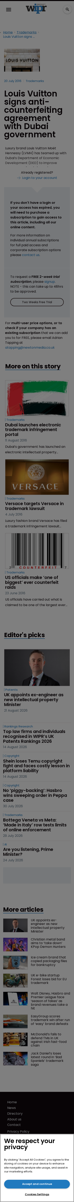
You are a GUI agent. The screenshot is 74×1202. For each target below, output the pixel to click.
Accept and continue (37, 1184)
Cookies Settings (37, 1194)
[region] (37, 1168)
